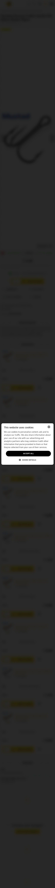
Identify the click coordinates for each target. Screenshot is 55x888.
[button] (27, 459)
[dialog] (27, 444)
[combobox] (49, 427)
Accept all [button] (28, 453)
